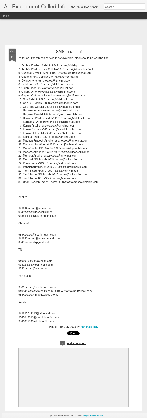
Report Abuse (96, 415)
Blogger (85, 415)
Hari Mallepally (89, 327)
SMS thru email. (69, 51)
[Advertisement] (73, 32)
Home (5, 16)
